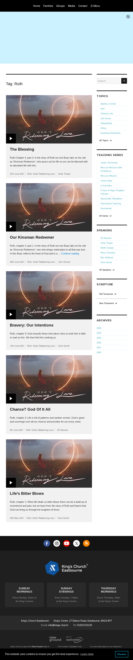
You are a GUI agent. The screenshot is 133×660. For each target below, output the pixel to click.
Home (36, 6)
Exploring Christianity (111, 132)
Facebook (46, 543)
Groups (60, 6)
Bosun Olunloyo (108, 252)
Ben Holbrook (107, 257)
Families (48, 6)
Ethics (104, 128)
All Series (103, 216)
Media (71, 6)
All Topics (104, 140)
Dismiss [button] (121, 654)
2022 (99, 342)
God (102, 108)
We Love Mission (109, 175)
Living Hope (106, 185)
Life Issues (106, 118)
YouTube (66, 543)
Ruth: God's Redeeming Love (41, 173)
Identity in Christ (108, 103)
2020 (99, 352)
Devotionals (106, 208)
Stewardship (106, 123)
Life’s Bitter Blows (27, 493)
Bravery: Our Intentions (31, 325)
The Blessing (22, 149)
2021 (99, 347)
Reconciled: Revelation (111, 198)
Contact (82, 6)
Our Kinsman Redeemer (32, 237)
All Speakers (105, 270)
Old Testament (106, 294)
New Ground (55, 639)
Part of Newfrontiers (75, 639)
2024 (99, 332)
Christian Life (107, 113)
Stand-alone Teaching (111, 203)
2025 (99, 327)
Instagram (56, 543)
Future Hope (106, 180)
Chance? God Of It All (30, 409)
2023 (99, 337)
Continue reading (70, 253)
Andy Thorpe (107, 242)
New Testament (106, 303)
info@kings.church (58, 625)
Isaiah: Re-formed (109, 162)
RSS (86, 543)
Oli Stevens (106, 237)
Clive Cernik (106, 262)
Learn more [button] (87, 654)
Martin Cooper (107, 247)
